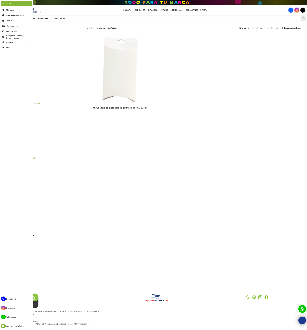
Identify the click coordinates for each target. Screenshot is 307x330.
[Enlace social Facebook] (290, 10)
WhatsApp (11, 317)
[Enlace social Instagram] (296, 10)
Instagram (11, 308)
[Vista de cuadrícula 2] (268, 28)
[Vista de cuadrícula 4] (276, 28)
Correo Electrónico (15, 326)
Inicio (86, 28)
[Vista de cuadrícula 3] (272, 28)
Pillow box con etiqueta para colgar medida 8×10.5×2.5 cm (120, 108)
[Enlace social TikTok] (302, 10)
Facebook (11, 299)
